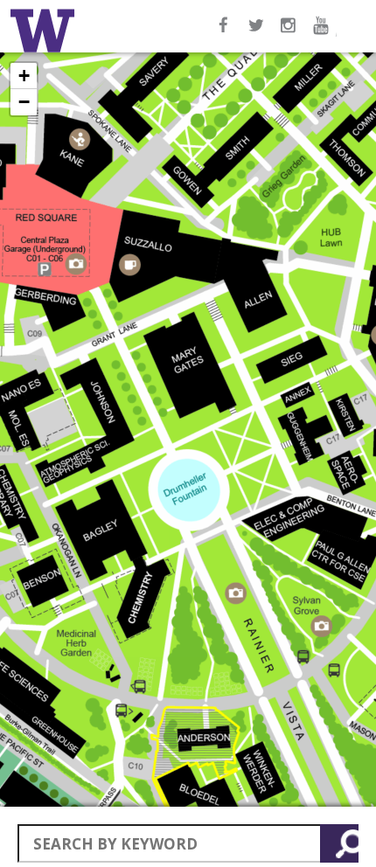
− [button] (24, 102)
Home (45, 30)
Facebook (224, 34)
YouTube (323, 34)
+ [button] (24, 76)
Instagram (290, 34)
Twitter (257, 34)
